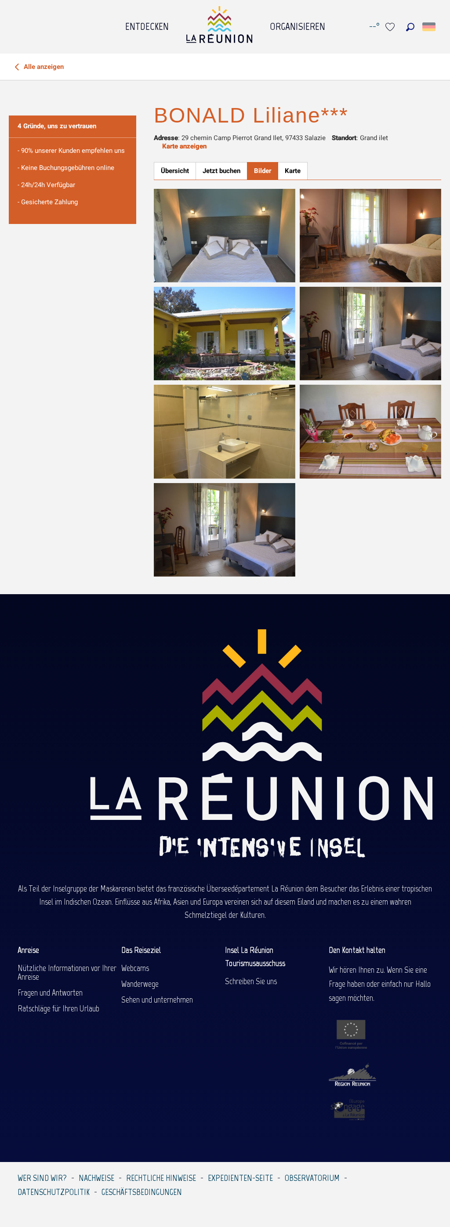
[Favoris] (391, 27)
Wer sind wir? (42, 1177)
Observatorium (312, 1177)
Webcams (135, 968)
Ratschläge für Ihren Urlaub (58, 1008)
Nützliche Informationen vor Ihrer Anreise (67, 972)
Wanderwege (140, 983)
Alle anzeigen (43, 67)
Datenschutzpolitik (54, 1191)
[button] (410, 27)
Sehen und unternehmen (157, 999)
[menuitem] (147, 24)
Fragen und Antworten (50, 992)
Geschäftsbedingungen (142, 1191)
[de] (429, 27)
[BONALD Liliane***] (224, 235)
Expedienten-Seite (240, 1177)
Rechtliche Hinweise (161, 1177)
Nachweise (96, 1177)
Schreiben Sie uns (251, 981)
